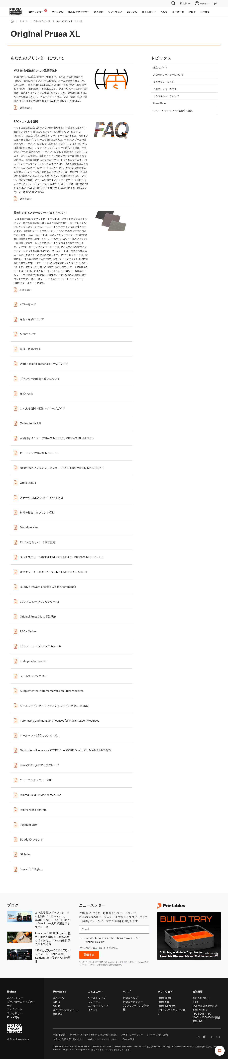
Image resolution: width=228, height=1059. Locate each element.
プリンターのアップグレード (21, 1003)
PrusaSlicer (164, 997)
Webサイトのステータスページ (103, 1039)
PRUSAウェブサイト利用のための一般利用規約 (93, 1034)
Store (56, 1001)
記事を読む (26, 107)
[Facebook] (198, 1037)
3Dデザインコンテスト (66, 1009)
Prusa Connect (166, 1005)
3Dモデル (58, 997)
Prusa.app (163, 1001)
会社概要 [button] (205, 11)
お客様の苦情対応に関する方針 (68, 1039)
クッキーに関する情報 (157, 1034)
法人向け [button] (98, 11)
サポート (24, 21)
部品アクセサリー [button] (78, 11)
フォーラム (94, 1001)
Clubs (56, 1005)
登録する (89, 954)
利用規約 (103, 964)
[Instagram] (204, 1037)
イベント (93, 1009)
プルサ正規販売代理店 (205, 1005)
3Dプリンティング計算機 (136, 1007)
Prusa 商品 (13, 1017)
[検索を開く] (173, 3)
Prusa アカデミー (133, 1001)
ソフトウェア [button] (115, 11)
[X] (211, 1037)
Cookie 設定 (129, 1039)
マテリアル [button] (57, 11)
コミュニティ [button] (149, 11)
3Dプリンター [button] (37, 11)
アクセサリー (14, 1013)
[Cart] (215, 3)
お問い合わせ (200, 1009)
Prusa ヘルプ (130, 997)
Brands (57, 1013)
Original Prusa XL (42, 21)
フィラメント (14, 1009)
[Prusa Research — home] (15, 11)
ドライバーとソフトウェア (171, 1011)
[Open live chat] (220, 1051)
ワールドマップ (97, 997)
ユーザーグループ (98, 1005)
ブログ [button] (192, 11)
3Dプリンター (15, 997)
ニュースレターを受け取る (105, 947)
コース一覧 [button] (178, 11)
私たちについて (201, 997)
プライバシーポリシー (132, 1034)
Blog (195, 1001)
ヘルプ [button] (164, 11)
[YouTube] (218, 1037)
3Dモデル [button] (132, 11)
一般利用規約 (59, 1034)
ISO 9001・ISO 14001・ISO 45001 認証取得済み (206, 1017)
